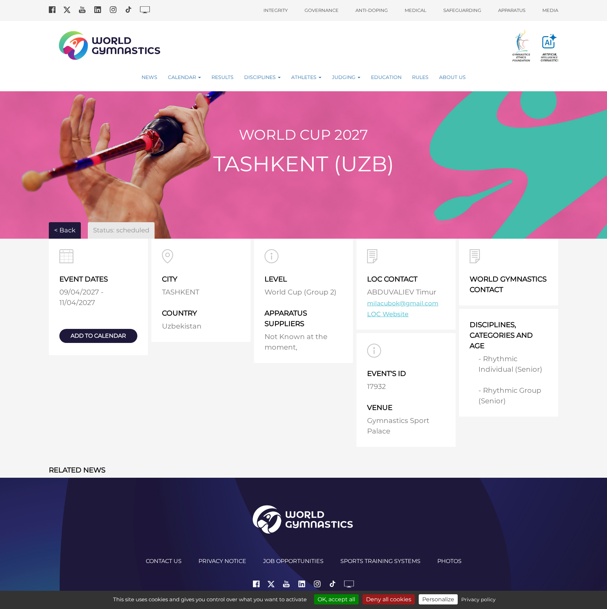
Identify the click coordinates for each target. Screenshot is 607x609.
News (149, 77)
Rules (420, 77)
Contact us (164, 561)
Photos (449, 561)
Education (386, 77)
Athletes (304, 77)
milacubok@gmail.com (402, 303)
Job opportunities (293, 561)
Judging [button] (344, 77)
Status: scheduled (121, 230)
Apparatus (512, 10)
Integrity (275, 10)
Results (222, 77)
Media (550, 10)
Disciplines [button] (260, 77)
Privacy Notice (222, 561)
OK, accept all (336, 599)
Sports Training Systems (380, 561)
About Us (452, 77)
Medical (415, 10)
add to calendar (98, 335)
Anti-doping (371, 10)
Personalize (438, 599)
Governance (322, 10)
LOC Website (388, 314)
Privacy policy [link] (478, 599)
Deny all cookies (388, 599)
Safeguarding (462, 10)
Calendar (182, 77)
